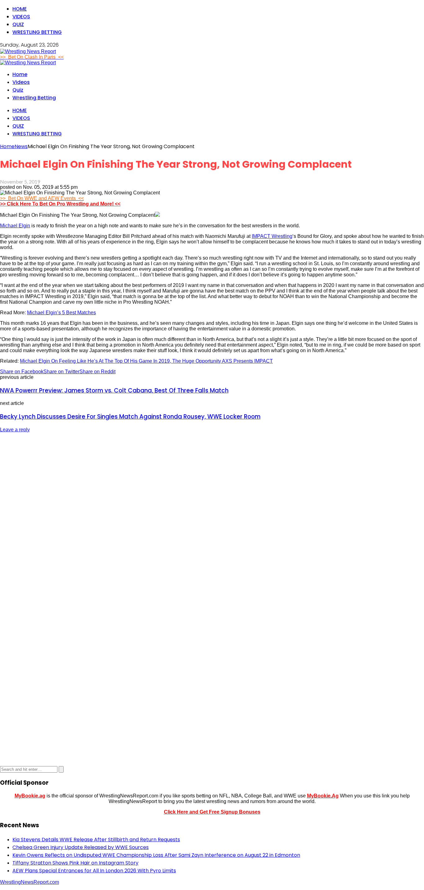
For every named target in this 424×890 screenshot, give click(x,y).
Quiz (18, 24)
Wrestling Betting (37, 32)
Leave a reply (15, 429)
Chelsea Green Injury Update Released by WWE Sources (80, 847)
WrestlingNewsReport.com (29, 882)
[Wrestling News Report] (28, 51)
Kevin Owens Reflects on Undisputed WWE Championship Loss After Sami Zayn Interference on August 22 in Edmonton (156, 855)
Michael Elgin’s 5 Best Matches (61, 312)
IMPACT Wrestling (272, 236)
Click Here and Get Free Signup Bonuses (212, 812)
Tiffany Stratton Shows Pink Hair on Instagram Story (75, 862)
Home (19, 8)
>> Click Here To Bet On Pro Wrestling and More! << (60, 204)
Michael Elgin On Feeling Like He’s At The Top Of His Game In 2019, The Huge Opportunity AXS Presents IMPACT (146, 361)
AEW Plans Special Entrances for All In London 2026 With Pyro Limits (94, 870)
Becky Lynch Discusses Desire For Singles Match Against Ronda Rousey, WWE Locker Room (130, 416)
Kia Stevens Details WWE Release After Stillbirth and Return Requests (96, 839)
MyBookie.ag (30, 795)
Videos (21, 16)
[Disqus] (212, 515)
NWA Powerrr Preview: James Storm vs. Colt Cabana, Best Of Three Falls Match (114, 390)
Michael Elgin (15, 225)
